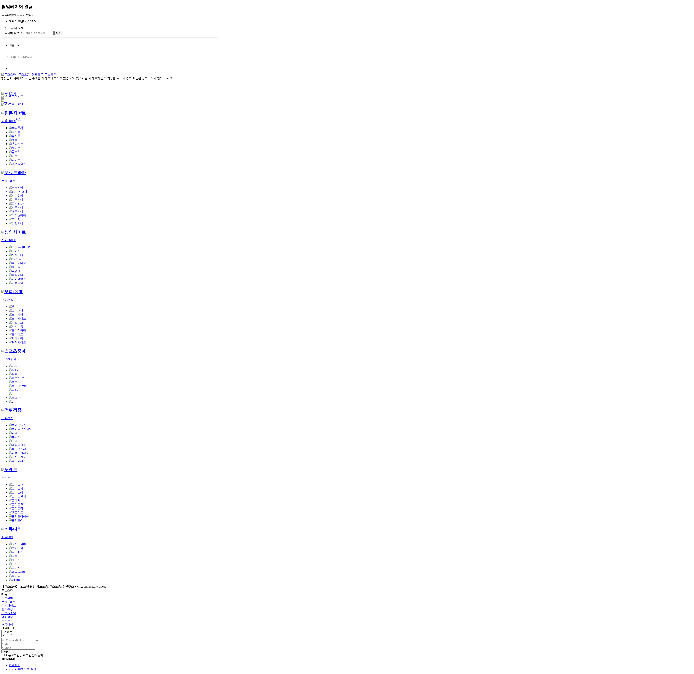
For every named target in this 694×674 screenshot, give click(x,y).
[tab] (347, 598)
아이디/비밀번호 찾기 (22, 669)
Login (5, 651)
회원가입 (14, 665)
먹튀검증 (13, 410)
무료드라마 (16, 103)
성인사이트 (15, 232)
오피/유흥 (13, 291)
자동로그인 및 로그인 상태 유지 (24, 655)
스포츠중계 (15, 351)
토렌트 (10, 469)
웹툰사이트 (16, 95)
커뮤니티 (13, 529)
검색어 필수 (12, 33)
